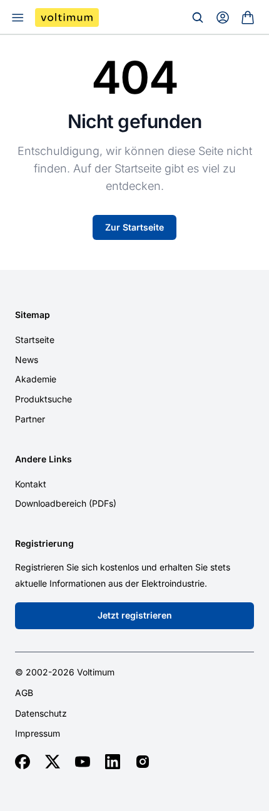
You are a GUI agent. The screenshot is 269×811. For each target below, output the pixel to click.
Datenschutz (41, 714)
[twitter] (52, 761)
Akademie (35, 379)
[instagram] (142, 761)
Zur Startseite (134, 227)
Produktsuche (43, 399)
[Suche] (197, 17)
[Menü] (17, 17)
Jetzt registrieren (135, 615)
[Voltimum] (67, 17)
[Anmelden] (222, 17)
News (26, 359)
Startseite (34, 339)
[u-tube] (82, 761)
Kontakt (30, 484)
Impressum (37, 734)
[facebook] (22, 761)
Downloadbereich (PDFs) (65, 503)
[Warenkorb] (247, 17)
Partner (30, 419)
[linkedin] (112, 761)
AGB (24, 693)
